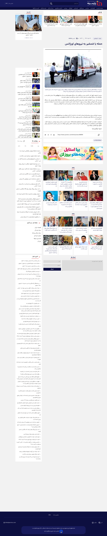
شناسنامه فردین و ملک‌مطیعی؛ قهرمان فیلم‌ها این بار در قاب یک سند (81, 184)
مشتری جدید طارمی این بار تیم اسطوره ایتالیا (30, 293)
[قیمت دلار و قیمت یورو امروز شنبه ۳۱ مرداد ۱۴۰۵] (66, 19)
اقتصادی (93, 8)
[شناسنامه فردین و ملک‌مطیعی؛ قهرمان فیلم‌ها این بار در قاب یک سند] (80, 175)
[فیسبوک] (51, 135)
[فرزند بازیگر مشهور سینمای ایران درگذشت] (80, 240)
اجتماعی (76, 8)
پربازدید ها (35, 141)
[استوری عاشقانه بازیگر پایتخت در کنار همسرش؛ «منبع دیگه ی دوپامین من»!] (65, 221)
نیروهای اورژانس (97, 140)
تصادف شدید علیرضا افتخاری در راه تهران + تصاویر (95, 24)
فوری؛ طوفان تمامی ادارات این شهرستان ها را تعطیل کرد (80, 24)
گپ (101, 522)
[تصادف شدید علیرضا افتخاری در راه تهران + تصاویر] (95, 19)
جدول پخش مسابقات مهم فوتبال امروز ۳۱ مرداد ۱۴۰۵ (28, 336)
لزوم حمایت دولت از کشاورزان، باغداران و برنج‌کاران (29, 437)
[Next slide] (39, 23)
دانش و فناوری (59, 8)
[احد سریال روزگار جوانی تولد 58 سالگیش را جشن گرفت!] (50, 221)
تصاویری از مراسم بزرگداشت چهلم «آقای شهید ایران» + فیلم (24, 136)
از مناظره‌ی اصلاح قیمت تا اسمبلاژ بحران (30, 217)
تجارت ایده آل (37, 236)
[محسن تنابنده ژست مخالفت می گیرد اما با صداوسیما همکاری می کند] (65, 196)
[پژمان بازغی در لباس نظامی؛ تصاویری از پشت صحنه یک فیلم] (80, 196)
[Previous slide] (17, 23)
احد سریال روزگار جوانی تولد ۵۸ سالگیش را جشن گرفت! (50, 229)
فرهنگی (71, 8)
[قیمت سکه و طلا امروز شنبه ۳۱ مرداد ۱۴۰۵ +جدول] (51, 19)
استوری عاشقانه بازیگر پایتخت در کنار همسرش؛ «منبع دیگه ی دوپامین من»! (66, 230)
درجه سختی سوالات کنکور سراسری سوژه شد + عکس (25, 81)
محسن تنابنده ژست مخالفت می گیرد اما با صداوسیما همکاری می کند (65, 205)
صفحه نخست (99, 8)
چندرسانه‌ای (44, 8)
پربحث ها (20, 141)
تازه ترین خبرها (37, 239)
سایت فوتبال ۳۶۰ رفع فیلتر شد (24, 87)
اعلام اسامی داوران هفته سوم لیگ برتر (25, 105)
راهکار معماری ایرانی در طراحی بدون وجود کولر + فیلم (28, 269)
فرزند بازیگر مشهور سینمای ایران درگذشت (81, 248)
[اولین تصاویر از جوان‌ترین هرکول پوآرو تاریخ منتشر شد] (50, 175)
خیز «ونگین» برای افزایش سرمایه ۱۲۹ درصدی (30, 400)
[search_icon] (51, 3)
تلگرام (95, 522)
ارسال (52, 269)
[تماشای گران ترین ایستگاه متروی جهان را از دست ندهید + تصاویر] (28, 23)
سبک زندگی (51, 8)
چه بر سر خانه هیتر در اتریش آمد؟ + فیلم (30, 266)
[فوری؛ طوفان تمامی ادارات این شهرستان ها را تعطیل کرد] (80, 19)
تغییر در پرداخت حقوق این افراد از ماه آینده (30, 319)
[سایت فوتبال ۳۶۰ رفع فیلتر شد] (36, 86)
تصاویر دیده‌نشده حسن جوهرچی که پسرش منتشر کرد (81, 230)
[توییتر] (45, 135)
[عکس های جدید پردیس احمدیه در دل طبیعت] (50, 196)
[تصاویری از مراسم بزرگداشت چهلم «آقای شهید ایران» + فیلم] (36, 135)
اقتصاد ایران (38, 228)
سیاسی (87, 8)
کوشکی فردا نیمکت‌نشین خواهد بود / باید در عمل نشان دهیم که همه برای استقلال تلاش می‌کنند (24, 93)
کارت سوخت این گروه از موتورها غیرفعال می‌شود (29, 451)
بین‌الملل (82, 8)
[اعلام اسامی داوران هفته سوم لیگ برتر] (36, 104)
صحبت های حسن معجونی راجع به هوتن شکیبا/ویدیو (28, 403)
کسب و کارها (36, 8)
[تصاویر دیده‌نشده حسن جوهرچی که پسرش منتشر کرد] (80, 221)
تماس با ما (11, 3)
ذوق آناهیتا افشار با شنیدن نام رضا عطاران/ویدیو (29, 313)
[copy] (98, 134)
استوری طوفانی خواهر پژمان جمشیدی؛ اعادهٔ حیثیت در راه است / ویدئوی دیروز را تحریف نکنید (96, 205)
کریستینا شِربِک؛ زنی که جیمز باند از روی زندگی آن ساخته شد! (24, 118)
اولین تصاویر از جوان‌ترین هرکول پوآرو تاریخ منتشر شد (51, 184)
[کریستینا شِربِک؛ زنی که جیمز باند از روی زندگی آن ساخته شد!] (36, 117)
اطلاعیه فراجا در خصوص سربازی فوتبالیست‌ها (29, 306)
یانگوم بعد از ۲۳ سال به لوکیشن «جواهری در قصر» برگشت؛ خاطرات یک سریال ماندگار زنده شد (66, 185)
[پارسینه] (93, 3)
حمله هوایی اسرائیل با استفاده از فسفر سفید (30, 296)
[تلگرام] (48, 135)
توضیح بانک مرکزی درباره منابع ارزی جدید (30, 291)
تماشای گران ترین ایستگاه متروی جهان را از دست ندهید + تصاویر (28, 34)
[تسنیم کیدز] (73, 154)
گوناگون (100, 12)
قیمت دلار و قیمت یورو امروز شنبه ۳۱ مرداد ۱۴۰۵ (66, 24)
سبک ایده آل (38, 230)
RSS (6, 3)
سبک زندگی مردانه (36, 233)
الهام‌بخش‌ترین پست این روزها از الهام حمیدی (96, 229)
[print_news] (54, 135)
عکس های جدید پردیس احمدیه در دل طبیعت (51, 204)
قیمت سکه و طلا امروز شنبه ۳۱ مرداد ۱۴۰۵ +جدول (51, 24)
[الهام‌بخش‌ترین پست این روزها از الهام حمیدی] (96, 221)
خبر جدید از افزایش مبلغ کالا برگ (32, 271)
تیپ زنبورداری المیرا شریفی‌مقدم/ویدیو (31, 321)
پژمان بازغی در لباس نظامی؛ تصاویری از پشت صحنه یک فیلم (81, 205)
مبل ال (39, 241)
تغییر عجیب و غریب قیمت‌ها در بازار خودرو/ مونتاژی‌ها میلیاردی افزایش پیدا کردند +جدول (51, 250)
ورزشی (65, 8)
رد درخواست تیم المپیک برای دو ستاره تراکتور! (29, 316)
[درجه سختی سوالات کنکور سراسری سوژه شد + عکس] (36, 80)
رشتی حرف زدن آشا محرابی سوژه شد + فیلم (30, 261)
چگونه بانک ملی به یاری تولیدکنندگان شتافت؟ (29, 374)
